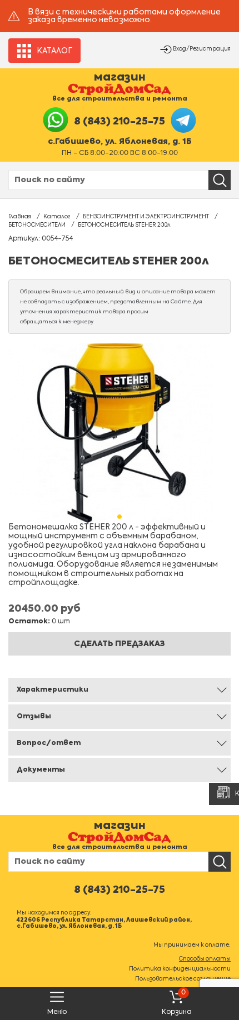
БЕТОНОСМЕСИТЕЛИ (37, 225)
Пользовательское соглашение (183, 979)
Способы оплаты (205, 959)
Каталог (57, 216)
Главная (19, 216)
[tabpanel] (119, 433)
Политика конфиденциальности (180, 969)
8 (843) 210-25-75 (119, 122)
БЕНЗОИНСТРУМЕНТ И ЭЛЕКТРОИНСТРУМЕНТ (146, 216)
